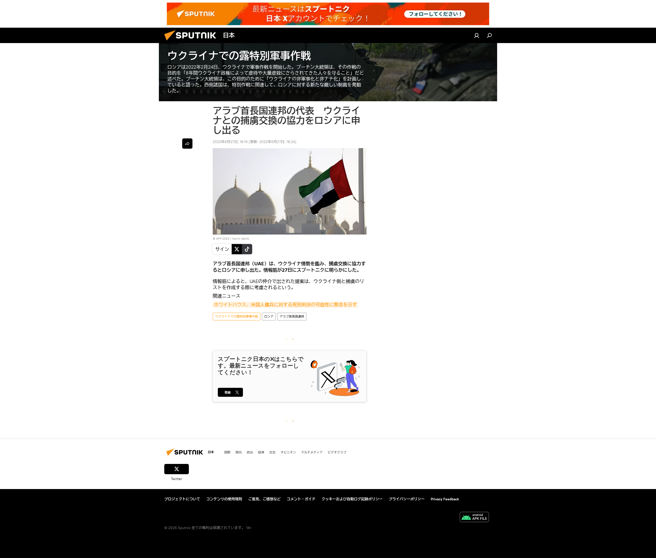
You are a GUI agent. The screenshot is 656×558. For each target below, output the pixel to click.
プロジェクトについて (182, 499)
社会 (272, 452)
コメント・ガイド (301, 499)
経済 (261, 452)
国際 (227, 452)
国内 (238, 452)
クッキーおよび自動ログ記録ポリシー (352, 499)
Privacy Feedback (445, 499)
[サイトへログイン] (476, 35)
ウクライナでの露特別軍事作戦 (236, 316)
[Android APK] (474, 517)
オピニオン (288, 452)
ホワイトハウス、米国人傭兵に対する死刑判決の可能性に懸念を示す (285, 305)
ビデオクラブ (337, 452)
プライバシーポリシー (407, 499)
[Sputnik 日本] (192, 41)
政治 (250, 452)
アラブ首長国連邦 (292, 316)
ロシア (268, 316)
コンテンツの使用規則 (224, 499)
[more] (187, 143)
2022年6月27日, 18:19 (230, 141)
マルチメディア (312, 452)
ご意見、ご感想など (264, 499)
